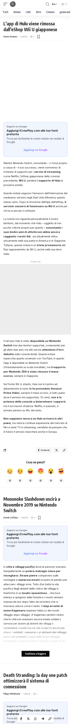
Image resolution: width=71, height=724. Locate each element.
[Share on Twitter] (28, 718)
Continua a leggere (35, 653)
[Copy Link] (50, 718)
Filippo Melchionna (11, 693)
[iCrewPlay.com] (12, 4)
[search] (47, 4)
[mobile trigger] (6, 4)
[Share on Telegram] (42, 718)
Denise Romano (10, 36)
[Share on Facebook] (21, 718)
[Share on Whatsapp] (35, 718)
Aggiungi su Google (35, 149)
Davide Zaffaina (10, 517)
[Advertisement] (35, 85)
